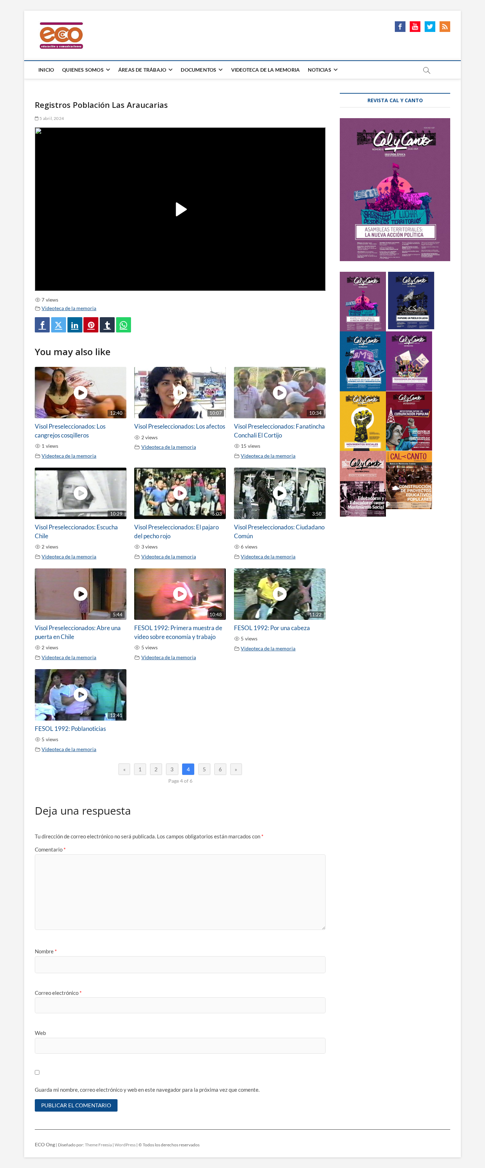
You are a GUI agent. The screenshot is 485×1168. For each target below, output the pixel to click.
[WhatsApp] (123, 324)
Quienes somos (83, 70)
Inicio (46, 70)
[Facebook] (400, 25)
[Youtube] (415, 25)
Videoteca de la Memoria (265, 70)
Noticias (319, 70)
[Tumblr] (107, 324)
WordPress (125, 1144)
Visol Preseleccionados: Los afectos (179, 426)
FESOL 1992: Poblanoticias (70, 728)
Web (40, 1033)
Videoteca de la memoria (69, 308)
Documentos (198, 70)
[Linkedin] (74, 324)
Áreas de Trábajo (142, 70)
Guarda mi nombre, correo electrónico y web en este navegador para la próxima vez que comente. (147, 1089)
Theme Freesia (98, 1144)
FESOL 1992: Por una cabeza (272, 628)
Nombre (46, 951)
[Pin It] (90, 324)
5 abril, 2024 (51, 118)
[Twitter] (58, 324)
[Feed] (445, 25)
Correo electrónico (58, 993)
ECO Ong (45, 1144)
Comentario (50, 849)
